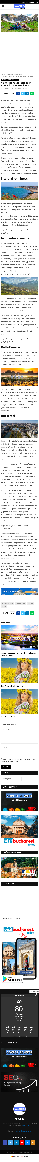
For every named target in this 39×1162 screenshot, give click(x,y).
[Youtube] (22, 1142)
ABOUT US (19, 1119)
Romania (30, 603)
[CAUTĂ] (35, 779)
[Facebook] (5, 1142)
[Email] (27, 1142)
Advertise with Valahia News (30, 2)
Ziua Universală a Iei (8, 717)
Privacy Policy (26, 1125)
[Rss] (33, 1142)
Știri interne (15, 79)
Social (9, 79)
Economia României (7, 603)
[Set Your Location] (36, 995)
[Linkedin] (16, 1142)
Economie (4, 79)
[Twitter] (10, 1142)
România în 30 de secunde (13, 852)
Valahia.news (7, 88)
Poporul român (20, 603)
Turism (4, 606)
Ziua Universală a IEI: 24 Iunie (12, 686)
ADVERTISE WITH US (10, 787)
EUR (12, 918)
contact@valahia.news (23, 1131)
